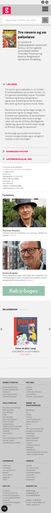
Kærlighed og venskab (34, 431)
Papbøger (29, 447)
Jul (27, 426)
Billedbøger (30, 410)
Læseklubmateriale (10, 396)
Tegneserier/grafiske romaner (36, 452)
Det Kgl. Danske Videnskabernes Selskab (12, 441)
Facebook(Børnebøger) (11, 498)
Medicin (5, 472)
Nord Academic (8, 421)
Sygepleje (6, 477)
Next (50, 329)
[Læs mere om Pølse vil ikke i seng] (25, 331)
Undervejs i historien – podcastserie (34, 393)
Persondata (30, 477)
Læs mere (11, 84)
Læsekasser (30, 435)
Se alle (24, 309)
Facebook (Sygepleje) (11, 495)
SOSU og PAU (8, 475)
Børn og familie (8, 410)
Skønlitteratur (31, 450)
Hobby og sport (32, 421)
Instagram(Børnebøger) (11, 502)
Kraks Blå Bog (8, 412)
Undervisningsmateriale (35, 454)
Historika (29, 389)
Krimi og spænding (10, 394)
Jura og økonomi (9, 470)
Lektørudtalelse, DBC (19, 159)
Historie (29, 387)
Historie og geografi (33, 419)
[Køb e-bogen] (25, 291)
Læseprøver (7, 505)
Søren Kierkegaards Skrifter (12, 438)
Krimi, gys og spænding (34, 428)
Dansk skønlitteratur (10, 387)
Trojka (5, 479)
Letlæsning (30, 433)
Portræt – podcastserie (34, 396)
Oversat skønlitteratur (10, 389)
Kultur (5, 414)
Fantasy (29, 417)
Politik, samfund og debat (12, 426)
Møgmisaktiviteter (32, 438)
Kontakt (29, 465)
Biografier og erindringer (12, 407)
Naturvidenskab (32, 440)
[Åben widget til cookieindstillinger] (4, 508)
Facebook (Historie (10, 493)
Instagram (46, 2)
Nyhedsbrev (30, 479)
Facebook (42, 2)
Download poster (17, 151)
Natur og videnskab (10, 419)
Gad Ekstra (30, 475)
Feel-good (6, 392)
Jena (4, 435)
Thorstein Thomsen (10, 169)
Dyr (27, 412)
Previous (1, 329)
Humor (28, 424)
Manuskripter (31, 470)
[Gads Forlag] (7, 11)
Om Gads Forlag (32, 468)
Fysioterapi (7, 468)
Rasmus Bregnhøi (25, 169)
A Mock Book (7, 433)
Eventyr (28, 414)
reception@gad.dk (38, 502)
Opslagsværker (8, 424)
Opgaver (29, 442)
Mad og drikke (8, 417)
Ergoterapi (6, 465)
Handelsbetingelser (33, 472)
